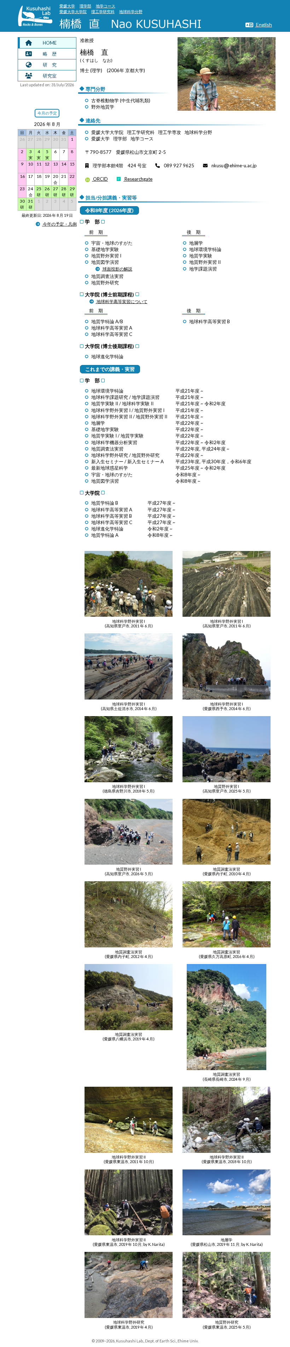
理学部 (85, 6)
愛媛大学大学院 (73, 11)
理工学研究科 (103, 11)
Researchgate (137, 179)
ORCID (100, 179)
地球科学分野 (131, 11)
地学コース (105, 6)
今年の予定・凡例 (59, 224)
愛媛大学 (67, 6)
